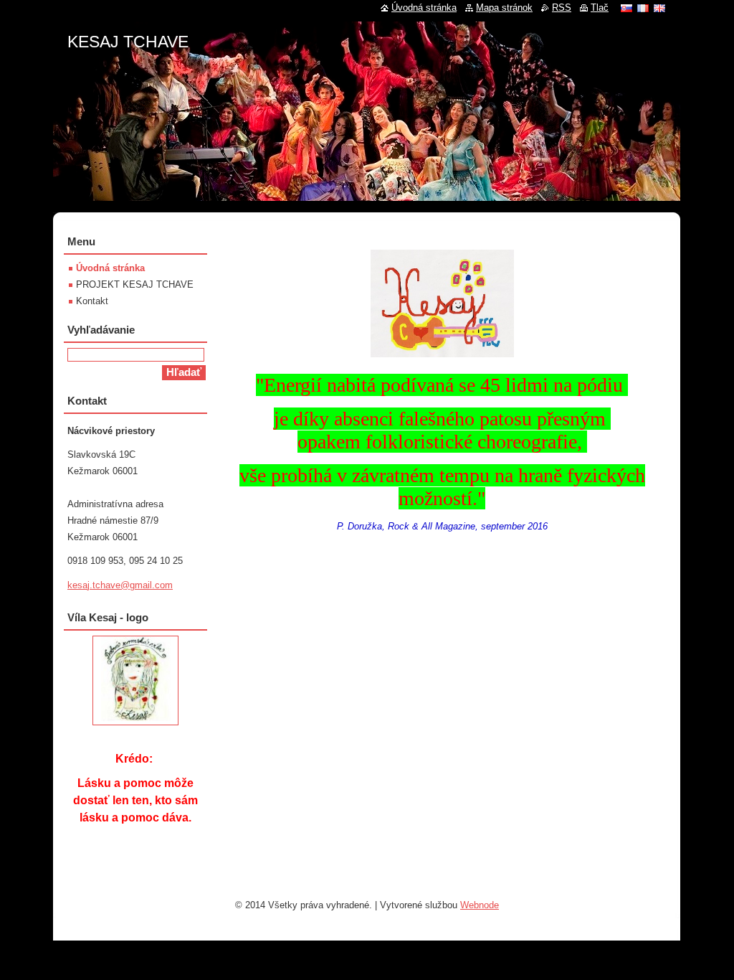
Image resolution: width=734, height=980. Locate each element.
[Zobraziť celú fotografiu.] (135, 680)
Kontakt (92, 301)
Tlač (600, 7)
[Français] (643, 8)
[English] (659, 8)
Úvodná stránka (110, 268)
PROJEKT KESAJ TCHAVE (135, 284)
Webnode (479, 905)
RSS (561, 7)
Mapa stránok (504, 7)
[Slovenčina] (626, 8)
